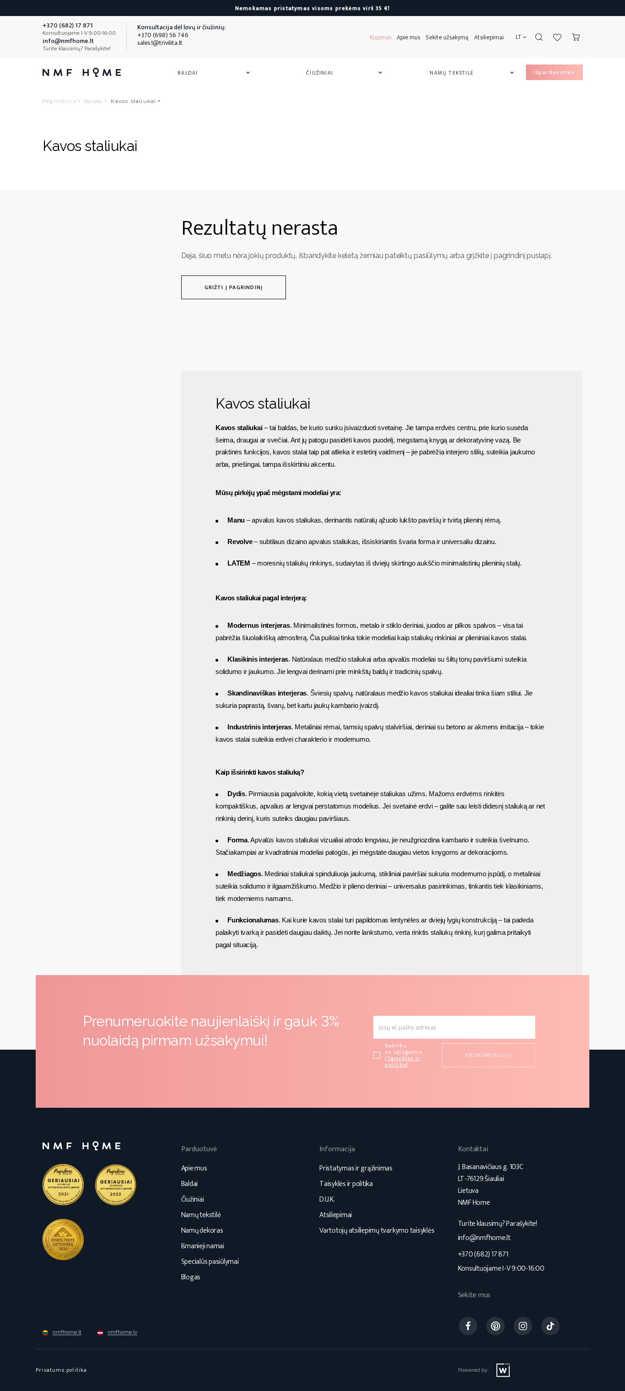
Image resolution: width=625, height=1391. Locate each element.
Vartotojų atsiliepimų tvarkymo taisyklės (376, 1230)
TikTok (550, 1326)
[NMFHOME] (82, 72)
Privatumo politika (61, 1370)
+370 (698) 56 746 (163, 35)
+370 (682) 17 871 (483, 1254)
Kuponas (380, 37)
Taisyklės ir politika (346, 1184)
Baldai (215, 72)
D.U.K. (327, 1199)
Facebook (468, 1326)
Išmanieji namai (202, 1246)
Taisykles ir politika (402, 1061)
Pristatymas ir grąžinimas (356, 1168)
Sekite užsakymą (447, 37)
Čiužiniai (345, 72)
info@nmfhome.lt (484, 1238)
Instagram (523, 1326)
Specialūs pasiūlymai (210, 1262)
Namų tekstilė (473, 72)
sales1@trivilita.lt (160, 43)
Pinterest (495, 1326)
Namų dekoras (202, 1230)
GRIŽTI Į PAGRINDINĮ (234, 287)
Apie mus (408, 37)
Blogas (191, 1277)
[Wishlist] (557, 37)
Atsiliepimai (489, 37)
